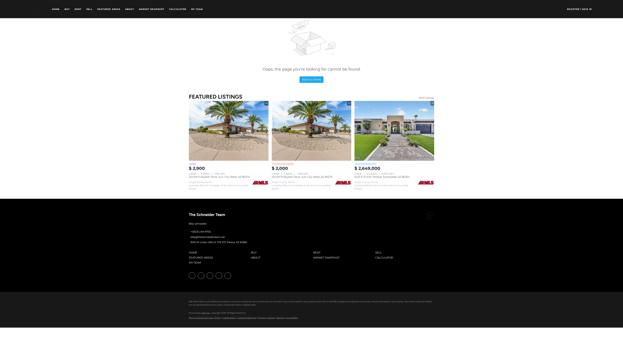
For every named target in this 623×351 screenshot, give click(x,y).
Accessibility (292, 318)
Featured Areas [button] (108, 9)
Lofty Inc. (205, 313)
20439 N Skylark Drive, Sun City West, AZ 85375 (219, 176)
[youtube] (219, 275)
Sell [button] (89, 9)
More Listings (426, 97)
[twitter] (210, 275)
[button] (37, 9)
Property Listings (266, 318)
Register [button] (573, 9)
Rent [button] (78, 9)
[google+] (228, 275)
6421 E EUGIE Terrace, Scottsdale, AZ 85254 (382, 176)
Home (56, 9)
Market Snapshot (151, 9)
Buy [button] (67, 9)
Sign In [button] (587, 9)
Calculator (177, 9)
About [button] (129, 9)
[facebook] (192, 275)
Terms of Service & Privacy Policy (205, 318)
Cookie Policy (229, 318)
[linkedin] (201, 275)
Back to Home (311, 79)
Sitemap (280, 318)
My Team (197, 9)
